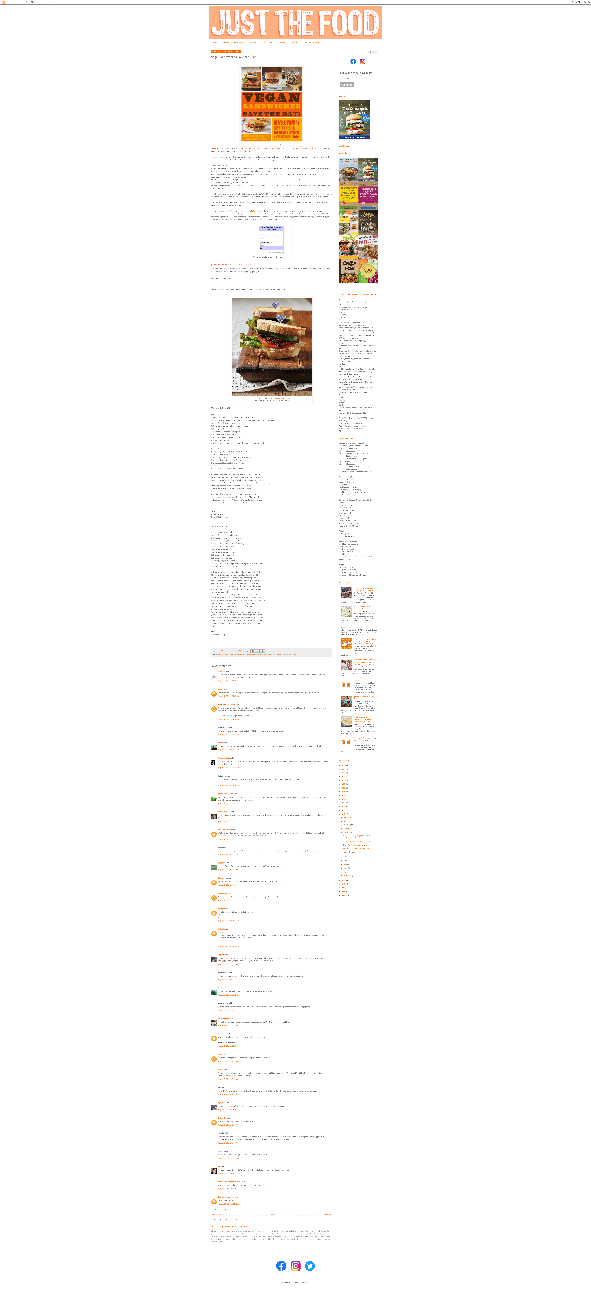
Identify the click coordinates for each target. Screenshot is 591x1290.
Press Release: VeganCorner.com (356, 845)
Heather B (222, 988)
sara (220, 1167)
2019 (343, 788)
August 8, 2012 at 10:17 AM (228, 980)
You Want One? (347, 627)
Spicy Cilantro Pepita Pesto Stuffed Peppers (359, 841)
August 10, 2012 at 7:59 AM (228, 1189)
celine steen (230, 655)
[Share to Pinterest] (263, 651)
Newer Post (216, 1215)
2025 (343, 765)
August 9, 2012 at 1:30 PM (228, 1125)
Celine (213, 149)
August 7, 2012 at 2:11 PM (228, 839)
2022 (343, 777)
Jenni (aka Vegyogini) (226, 704)
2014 (343, 807)
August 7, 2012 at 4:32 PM (228, 885)
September (348, 829)
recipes (253, 42)
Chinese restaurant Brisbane (229, 1182)
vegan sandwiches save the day (286, 655)
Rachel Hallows (224, 812)
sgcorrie (221, 1103)
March (346, 872)
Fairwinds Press (251, 211)
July (345, 857)
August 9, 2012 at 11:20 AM (228, 1110)
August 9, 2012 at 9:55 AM (228, 1095)
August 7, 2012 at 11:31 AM (228, 681)
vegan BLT (271, 655)
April (346, 868)
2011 (343, 880)
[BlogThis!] (254, 651)
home (215, 42)
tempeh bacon (262, 655)
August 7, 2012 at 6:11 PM (228, 900)
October (347, 825)
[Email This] (251, 651)
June (346, 861)
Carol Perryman (224, 830)
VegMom (221, 955)
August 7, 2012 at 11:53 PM (228, 921)
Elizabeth (221, 1118)
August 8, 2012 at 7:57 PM (228, 1026)
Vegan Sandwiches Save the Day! (356, 849)
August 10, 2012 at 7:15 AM (228, 1173)
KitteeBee (222, 909)
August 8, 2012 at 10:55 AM (228, 995)
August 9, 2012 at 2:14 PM (228, 1143)
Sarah (220, 743)
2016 (343, 799)
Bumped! (357, 681)
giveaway (238, 655)
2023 (343, 773)
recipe (244, 655)
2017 (343, 795)
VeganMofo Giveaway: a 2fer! (365, 738)
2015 (343, 803)
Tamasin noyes (252, 655)
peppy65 (221, 863)
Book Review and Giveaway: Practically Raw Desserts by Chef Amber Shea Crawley (365, 662)
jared (220, 1054)
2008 (343, 892)
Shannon (221, 878)
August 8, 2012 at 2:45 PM (228, 1010)
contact (295, 42)
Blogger (306, 1283)
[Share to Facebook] (260, 651)
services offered (313, 42)
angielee (221, 671)
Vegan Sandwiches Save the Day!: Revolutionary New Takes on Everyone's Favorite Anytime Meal (276, 149)
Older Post (327, 1215)
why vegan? (268, 42)
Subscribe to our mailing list (356, 72)
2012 (343, 814)
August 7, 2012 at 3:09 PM (228, 870)
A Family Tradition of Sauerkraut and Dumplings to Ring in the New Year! (365, 720)
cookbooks (239, 42)
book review (221, 655)
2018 (343, 792)
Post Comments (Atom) (230, 1219)
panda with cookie (220, 265)
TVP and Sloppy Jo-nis (351, 852)
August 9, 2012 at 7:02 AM (228, 1061)
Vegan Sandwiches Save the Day (279, 398)
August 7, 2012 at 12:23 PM (228, 750)
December (348, 818)
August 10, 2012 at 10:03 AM (229, 1204)
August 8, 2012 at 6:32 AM (228, 964)
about (226, 42)
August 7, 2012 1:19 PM (240, 265)
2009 (343, 888)
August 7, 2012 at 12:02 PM (228, 735)
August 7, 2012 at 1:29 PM (228, 821)
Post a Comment (221, 1209)
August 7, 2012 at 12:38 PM (228, 768)
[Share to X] (257, 651)
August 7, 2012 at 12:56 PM (228, 786)
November (348, 821)
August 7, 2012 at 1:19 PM (228, 803)
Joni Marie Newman (226, 1197)
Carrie (220, 1070)
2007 (343, 895)
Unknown (222, 1034)
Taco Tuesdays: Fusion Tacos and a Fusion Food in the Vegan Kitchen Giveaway (365, 641)
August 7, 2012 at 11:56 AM (228, 719)
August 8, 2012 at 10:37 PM (228, 1046)
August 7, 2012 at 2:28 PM (228, 854)
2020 (343, 784)
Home (272, 1215)
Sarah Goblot (223, 758)
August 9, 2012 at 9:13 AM (228, 1079)
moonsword (223, 893)
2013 (343, 810)
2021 (343, 780)
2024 (343, 769)
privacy (283, 42)
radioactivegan (224, 1019)
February (347, 876)
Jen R (220, 689)
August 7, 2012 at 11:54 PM (228, 946)
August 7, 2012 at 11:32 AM (228, 696)
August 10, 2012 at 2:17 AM (228, 1158)
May (345, 864)
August (347, 832)
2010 (343, 884)
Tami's (223, 149)
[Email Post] (246, 651)
